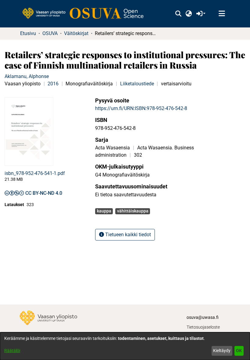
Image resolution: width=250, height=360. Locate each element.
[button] (178, 13)
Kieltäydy (221, 350)
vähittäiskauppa (132, 211)
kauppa (104, 211)
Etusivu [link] (28, 33)
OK (239, 350)
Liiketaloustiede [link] (137, 84)
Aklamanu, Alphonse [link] (27, 76)
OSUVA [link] (50, 33)
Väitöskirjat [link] (76, 33)
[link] (86, 13)
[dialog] (125, 346)
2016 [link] (53, 84)
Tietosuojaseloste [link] (203, 327)
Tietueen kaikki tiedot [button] (127, 234)
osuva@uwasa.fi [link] (203, 317)
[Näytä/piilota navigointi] (221, 14)
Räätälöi (12, 350)
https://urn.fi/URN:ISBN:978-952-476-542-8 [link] (141, 108)
